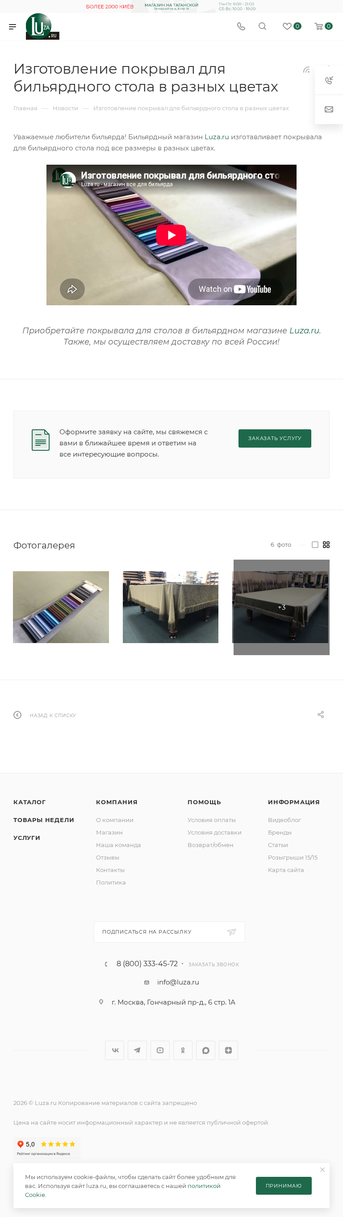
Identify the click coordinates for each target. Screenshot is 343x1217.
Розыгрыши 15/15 (293, 857)
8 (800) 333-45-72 (147, 964)
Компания (117, 802)
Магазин (109, 832)
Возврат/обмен (211, 844)
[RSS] (306, 69)
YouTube (160, 1050)
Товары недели (43, 819)
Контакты (110, 869)
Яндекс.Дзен (228, 1050)
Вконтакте (114, 1050)
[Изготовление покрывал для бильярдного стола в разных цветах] (61, 608)
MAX (205, 1050)
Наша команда (118, 844)
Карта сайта (286, 869)
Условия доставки (215, 832)
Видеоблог (284, 819)
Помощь (204, 802)
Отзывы (107, 857)
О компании (115, 819)
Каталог (29, 802)
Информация (294, 802)
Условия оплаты (212, 819)
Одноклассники (182, 1050)
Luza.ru (217, 137)
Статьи (278, 844)
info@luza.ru (178, 982)
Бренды (280, 832)
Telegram (137, 1050)
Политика (111, 882)
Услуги (27, 837)
